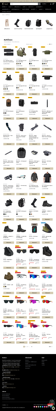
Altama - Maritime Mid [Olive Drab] (46, 237)
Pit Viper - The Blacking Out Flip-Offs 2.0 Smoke (34, 260)
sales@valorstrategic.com (10, 375)
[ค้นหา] (39, 4)
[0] (53, 4)
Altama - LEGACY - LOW (8, 284)
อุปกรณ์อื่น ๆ (33, 9)
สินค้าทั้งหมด (8, 14)
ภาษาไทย (4, 404)
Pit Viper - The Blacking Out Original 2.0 (21, 285)
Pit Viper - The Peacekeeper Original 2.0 (33, 286)
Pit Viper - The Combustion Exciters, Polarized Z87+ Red (46, 311)
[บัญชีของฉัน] (50, 4)
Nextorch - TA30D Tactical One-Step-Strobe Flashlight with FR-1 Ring (33, 137)
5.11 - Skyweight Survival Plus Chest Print (21, 61)
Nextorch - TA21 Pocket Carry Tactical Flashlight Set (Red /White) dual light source (8, 187)
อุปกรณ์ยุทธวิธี (38, 6)
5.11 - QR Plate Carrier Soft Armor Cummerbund (8, 61)
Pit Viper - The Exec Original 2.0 (33, 310)
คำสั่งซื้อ (43, 363)
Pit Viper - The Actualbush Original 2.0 (21, 310)
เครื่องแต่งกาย (17, 6)
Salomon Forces (32, 209)
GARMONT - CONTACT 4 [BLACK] (47, 212)
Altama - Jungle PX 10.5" (47, 259)
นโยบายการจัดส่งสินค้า (6, 397)
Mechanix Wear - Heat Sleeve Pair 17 (8, 136)
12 (31, 346)
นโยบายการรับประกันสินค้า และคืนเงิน (8, 398)
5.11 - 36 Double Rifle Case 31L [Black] (33, 112)
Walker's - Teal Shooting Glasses (21, 186)
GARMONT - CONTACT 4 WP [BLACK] (8, 237)
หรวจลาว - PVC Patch (33, 236)
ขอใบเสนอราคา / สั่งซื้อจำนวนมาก (31, 361)
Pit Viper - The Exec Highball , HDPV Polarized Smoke (8, 311)
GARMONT (43, 209)
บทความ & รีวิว (27, 366)
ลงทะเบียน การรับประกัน (6, 11)
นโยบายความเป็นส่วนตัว (6, 394)
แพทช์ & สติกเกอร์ (25, 9)
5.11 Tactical (5, 59)
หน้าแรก (3, 14)
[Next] (54, 23)
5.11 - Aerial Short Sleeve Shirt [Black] (47, 186)
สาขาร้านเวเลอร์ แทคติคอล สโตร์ (30, 365)
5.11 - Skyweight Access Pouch (34, 61)
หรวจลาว (30, 234)
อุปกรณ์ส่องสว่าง (5, 9)
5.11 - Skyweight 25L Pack (34, 85)
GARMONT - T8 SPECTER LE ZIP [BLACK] (21, 237)
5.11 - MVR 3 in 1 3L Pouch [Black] (47, 86)
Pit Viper (17, 258)
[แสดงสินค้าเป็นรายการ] (51, 44)
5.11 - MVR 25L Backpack (8, 111)
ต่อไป (50, 346)
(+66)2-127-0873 (7, 378)
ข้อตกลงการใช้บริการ (5, 395)
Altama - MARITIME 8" (7, 259)
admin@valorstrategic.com (10, 387)
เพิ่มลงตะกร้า (9, 68)
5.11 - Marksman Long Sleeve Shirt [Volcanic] (33, 186)
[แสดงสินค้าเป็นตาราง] (49, 44)
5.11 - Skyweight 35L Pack (21, 85)
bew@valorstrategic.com (14, 370)
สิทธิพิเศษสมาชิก (48, 9)
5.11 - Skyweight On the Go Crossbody (47, 61)
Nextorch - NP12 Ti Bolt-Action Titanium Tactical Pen (8, 162)
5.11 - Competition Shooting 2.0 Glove (7, 212)
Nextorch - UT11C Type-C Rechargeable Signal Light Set (34, 162)
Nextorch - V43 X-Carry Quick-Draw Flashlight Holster (21, 137)
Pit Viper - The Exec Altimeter (46, 335)
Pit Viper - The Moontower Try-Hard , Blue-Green (20, 335)
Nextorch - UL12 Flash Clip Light (46, 162)
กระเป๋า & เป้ (30, 6)
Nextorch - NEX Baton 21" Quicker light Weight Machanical (47, 112)
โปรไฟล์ (43, 361)
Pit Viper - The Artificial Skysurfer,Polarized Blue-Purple (47, 286)
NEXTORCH (44, 109)
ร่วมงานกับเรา (27, 368)
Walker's (18, 184)
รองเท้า (24, 6)
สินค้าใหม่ (4, 6)
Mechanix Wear (6, 134)
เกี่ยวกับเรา (27, 360)
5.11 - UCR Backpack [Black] (20, 112)
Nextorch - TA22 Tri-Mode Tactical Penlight (46, 136)
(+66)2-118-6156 (7, 373)
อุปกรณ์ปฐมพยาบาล (15, 9)
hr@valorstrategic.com (9, 384)
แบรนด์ (10, 6)
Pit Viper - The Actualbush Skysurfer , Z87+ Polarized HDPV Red (34, 335)
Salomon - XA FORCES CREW (33, 212)
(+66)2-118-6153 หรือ (8, 367)
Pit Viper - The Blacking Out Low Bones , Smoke (8, 335)
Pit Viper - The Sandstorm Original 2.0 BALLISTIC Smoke (21, 261)
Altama (43, 234)
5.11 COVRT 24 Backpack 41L (21, 212)
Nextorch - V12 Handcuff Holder (21, 162)
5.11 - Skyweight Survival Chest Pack (8, 86)
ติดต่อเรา (26, 363)
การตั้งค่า (43, 365)
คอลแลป (40, 9)
